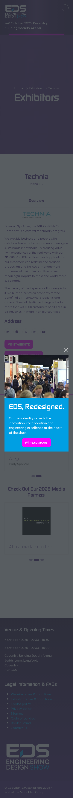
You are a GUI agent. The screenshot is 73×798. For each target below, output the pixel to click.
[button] (66, 349)
